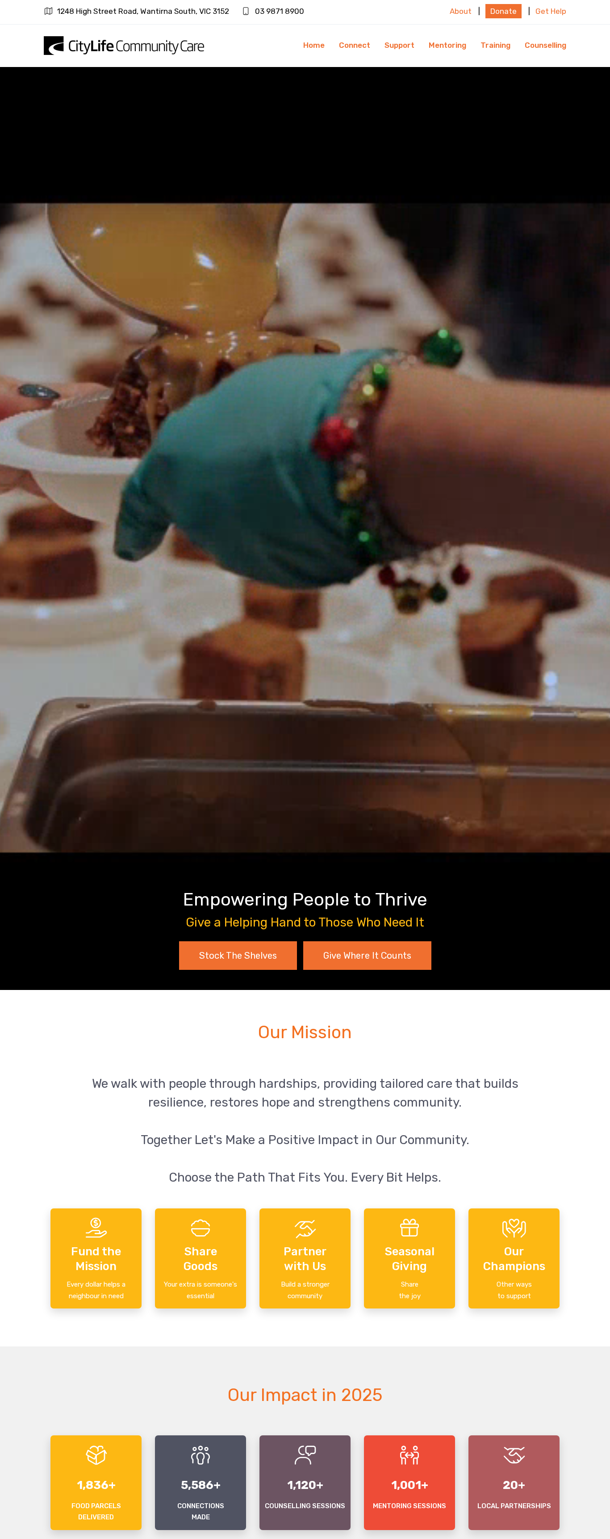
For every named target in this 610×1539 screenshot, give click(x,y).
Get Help (550, 11)
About (461, 11)
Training (495, 45)
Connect (354, 45)
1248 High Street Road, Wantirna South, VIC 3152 (143, 11)
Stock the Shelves (238, 955)
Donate (503, 11)
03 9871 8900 (279, 11)
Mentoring (447, 45)
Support (399, 45)
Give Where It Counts (367, 955)
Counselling (545, 45)
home (314, 45)
